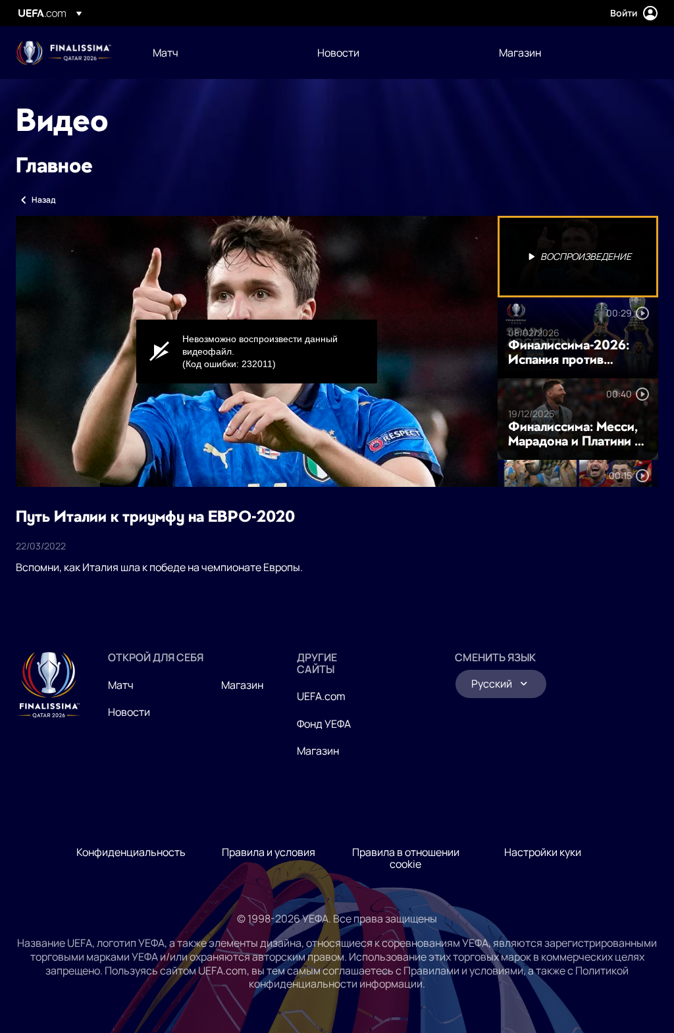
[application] (257, 351)
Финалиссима (64, 53)
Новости (129, 712)
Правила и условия (268, 852)
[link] (165, 52)
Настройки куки (542, 852)
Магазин (242, 685)
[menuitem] (218, 52)
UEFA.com (321, 696)
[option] (578, 256)
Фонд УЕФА (324, 724)
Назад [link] (43, 199)
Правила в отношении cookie (405, 858)
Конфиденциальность (131, 852)
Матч (121, 685)
